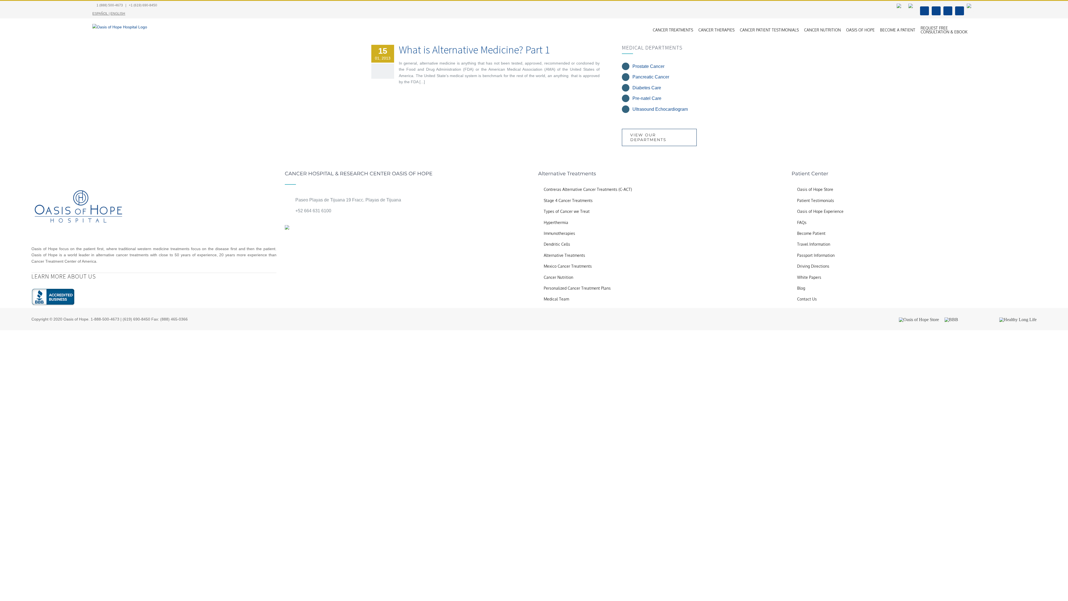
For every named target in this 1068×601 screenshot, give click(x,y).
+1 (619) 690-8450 (143, 5)
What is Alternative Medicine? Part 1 (474, 49)
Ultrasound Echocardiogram (660, 109)
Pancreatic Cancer (650, 77)
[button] (974, 30)
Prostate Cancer (648, 66)
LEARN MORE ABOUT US (63, 276)
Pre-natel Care (646, 98)
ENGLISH (117, 14)
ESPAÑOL (100, 14)
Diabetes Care (646, 87)
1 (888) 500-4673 (110, 5)
